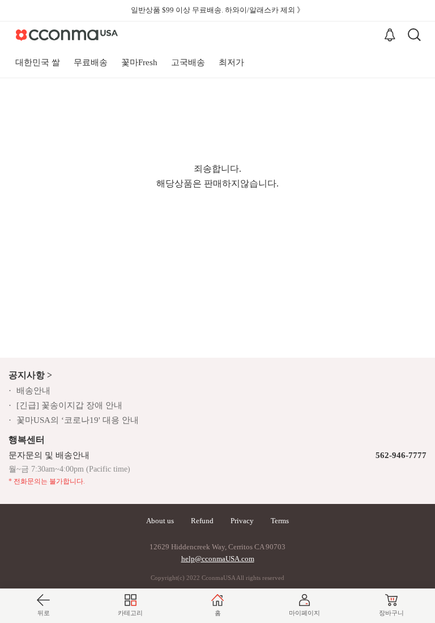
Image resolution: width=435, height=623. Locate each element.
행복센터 (26, 439)
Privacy (242, 520)
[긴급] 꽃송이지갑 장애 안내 (69, 405)
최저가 (231, 62)
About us (160, 520)
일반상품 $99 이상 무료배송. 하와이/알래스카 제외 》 (217, 10)
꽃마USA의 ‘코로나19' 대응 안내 (77, 420)
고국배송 (188, 62)
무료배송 (91, 62)
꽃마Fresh (139, 62)
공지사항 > (30, 375)
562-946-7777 (401, 455)
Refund (202, 520)
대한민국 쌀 (37, 62)
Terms (280, 520)
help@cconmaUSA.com (217, 558)
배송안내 (33, 390)
